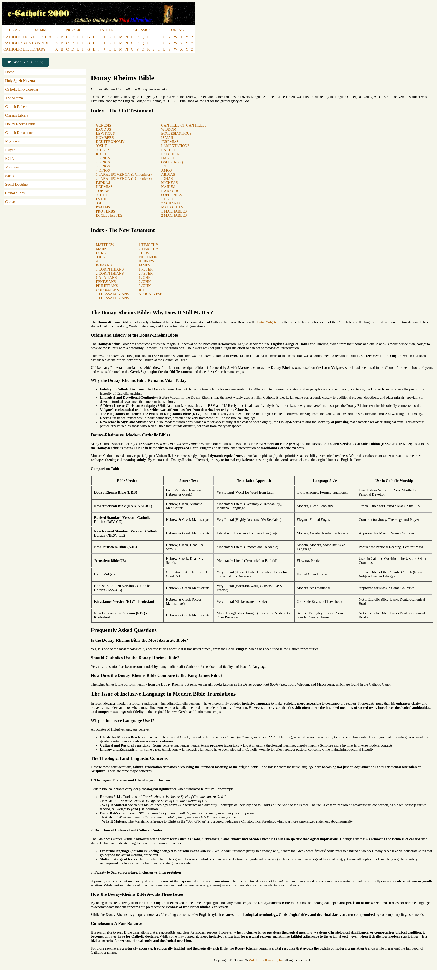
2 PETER (146, 273)
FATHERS (108, 30)
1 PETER (146, 269)
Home (9, 72)
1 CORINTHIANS (110, 269)
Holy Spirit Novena (20, 81)
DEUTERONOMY (110, 142)
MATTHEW (105, 245)
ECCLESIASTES (109, 215)
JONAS (167, 178)
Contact (10, 202)
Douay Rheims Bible (20, 124)
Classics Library (16, 115)
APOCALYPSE (150, 294)
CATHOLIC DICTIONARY (24, 49)
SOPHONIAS (171, 195)
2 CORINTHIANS (110, 273)
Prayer (10, 150)
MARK (101, 249)
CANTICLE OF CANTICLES (184, 125)
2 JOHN (145, 282)
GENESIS (103, 125)
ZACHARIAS (172, 203)
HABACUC (170, 191)
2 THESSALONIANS (112, 298)
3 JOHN (145, 286)
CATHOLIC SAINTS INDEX (25, 43)
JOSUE (101, 146)
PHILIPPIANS (107, 286)
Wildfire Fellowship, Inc (266, 960)
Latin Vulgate (267, 322)
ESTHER (103, 199)
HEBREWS (147, 261)
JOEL (165, 166)
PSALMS (103, 207)
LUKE (101, 253)
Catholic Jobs (15, 193)
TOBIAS (102, 191)
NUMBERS (105, 137)
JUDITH (102, 195)
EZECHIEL (170, 154)
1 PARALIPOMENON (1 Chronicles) (124, 174)
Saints (9, 176)
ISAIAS (167, 137)
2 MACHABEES (174, 215)
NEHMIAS (104, 187)
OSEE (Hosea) (172, 162)
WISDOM (168, 129)
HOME (14, 30)
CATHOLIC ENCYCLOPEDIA (27, 37)
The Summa (14, 98)
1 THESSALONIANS (112, 294)
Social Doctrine (16, 184)
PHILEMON (148, 257)
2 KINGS (103, 162)
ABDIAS (168, 174)
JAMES (144, 265)
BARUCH (169, 150)
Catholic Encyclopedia (21, 89)
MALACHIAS (172, 207)
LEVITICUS (105, 133)
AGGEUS (168, 199)
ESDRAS (103, 183)
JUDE (143, 290)
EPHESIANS (106, 282)
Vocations (12, 167)
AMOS (166, 170)
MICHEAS (169, 183)
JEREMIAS (170, 142)
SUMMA (42, 30)
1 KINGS (103, 158)
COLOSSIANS (107, 290)
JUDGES (103, 150)
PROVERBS (105, 211)
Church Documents (19, 132)
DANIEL (168, 158)
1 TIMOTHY (148, 245)
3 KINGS (103, 166)
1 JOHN (145, 277)
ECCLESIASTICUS (176, 133)
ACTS (100, 261)
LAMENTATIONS (175, 146)
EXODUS (103, 129)
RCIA (9, 158)
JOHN (100, 257)
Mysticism (12, 141)
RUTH (101, 154)
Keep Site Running (28, 62)
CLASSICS (142, 30)
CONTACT (177, 30)
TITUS (144, 253)
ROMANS (104, 265)
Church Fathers (16, 107)
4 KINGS (103, 170)
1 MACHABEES (174, 211)
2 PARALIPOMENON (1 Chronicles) (124, 178)
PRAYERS (74, 30)
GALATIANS (106, 277)
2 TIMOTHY (148, 249)
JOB (99, 203)
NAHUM (168, 187)
